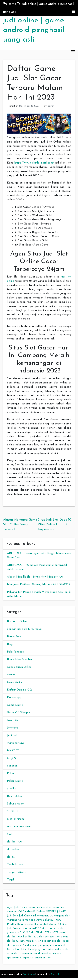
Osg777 (11, 758)
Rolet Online (14, 796)
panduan (12, 765)
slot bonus (61, 936)
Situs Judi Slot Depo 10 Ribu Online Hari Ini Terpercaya (54, 524)
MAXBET (13, 750)
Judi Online (25, 915)
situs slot (47, 928)
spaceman (55, 953)
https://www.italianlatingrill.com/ (34, 162)
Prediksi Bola (15, 924)
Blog (10, 644)
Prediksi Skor (31, 924)
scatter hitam (15, 818)
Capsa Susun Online (19, 667)
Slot (9, 834)
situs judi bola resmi (19, 826)
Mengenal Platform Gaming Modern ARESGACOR (38, 584)
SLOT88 (25, 932)
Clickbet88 (29, 911)
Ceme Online (15, 682)
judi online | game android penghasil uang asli (33, 30)
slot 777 (44, 932)
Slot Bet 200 (30, 936)
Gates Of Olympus (18, 712)
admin (50, 106)
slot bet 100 (14, 841)
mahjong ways (15, 742)
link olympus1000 (43, 915)
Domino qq (14, 697)
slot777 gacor (58, 932)
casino (11, 674)
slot (17, 932)
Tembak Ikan (15, 864)
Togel (10, 879)
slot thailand (40, 953)
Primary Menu (73, 51)
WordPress (29, 974)
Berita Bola (14, 636)
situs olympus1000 (30, 928)
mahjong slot (62, 915)
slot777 (35, 932)
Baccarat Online (17, 621)
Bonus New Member (19, 659)
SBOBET (12, 811)
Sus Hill (55, 974)
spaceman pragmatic (20, 957)
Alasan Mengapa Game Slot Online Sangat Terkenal (20, 524)
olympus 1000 (53, 920)
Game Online (15, 705)
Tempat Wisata (16, 872)
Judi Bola (12, 735)
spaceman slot (42, 957)
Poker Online (15, 780)
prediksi (11, 788)
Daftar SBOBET (46, 911)
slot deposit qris (46, 941)
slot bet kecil (47, 936)
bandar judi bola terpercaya (24, 629)
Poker (10, 773)
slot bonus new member (21, 941)
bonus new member (39, 907)
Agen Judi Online (17, 907)
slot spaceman (23, 953)
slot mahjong (33, 949)
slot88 (11, 856)
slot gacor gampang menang (42, 945)
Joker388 (12, 727)
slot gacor (63, 941)
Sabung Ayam (15, 803)
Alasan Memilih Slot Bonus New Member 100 (35, 576)
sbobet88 (55, 924)
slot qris (59, 949)
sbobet (44, 924)
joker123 (62, 911)
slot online (13, 849)
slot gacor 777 (15, 945)
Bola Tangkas (15, 651)
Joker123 (12, 720)
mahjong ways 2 (34, 920)
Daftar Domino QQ (19, 689)
